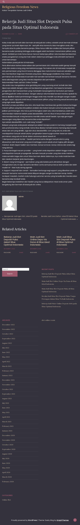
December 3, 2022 (35, 249)
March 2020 (7, 477)
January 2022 (7, 375)
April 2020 (6, 472)
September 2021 (8, 394)
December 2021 (8, 380)
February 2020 (8, 482)
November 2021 (8, 385)
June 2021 (6, 408)
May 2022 (6, 357)
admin (20, 34)
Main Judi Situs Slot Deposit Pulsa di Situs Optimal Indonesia (66, 240)
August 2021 (7, 398)
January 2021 (7, 431)
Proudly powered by (24, 520)
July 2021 (5, 403)
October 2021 (7, 389)
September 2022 (8, 339)
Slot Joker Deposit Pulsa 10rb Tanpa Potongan (17, 191)
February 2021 (7, 426)
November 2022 (8, 329)
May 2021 (5, 412)
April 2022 (6, 361)
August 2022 (7, 343)
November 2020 (8, 440)
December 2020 (8, 435)
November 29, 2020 (8, 34)
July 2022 (5, 348)
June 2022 (6, 352)
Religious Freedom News (20, 7)
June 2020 (6, 463)
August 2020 (7, 454)
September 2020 (8, 449)
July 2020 (5, 458)
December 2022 (8, 325)
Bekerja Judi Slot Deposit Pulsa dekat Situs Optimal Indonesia (13, 240)
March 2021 (6, 422)
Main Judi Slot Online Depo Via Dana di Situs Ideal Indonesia (40, 240)
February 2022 (8, 371)
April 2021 (6, 417)
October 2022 (7, 334)
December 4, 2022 (9, 249)
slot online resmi (48, 320)
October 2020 (7, 445)
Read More (7, 252)
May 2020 (6, 468)
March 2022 (7, 366)
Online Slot (6, 38)
